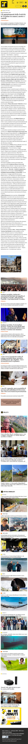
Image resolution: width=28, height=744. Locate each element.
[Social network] (23, 6)
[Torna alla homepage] (3, 3)
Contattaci (9, 739)
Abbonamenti (13, 741)
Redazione (4, 739)
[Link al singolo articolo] (14, 284)
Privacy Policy (18, 739)
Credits (9, 741)
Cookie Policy (4, 741)
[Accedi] (17, 2)
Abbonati (21, 2)
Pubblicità (13, 739)
